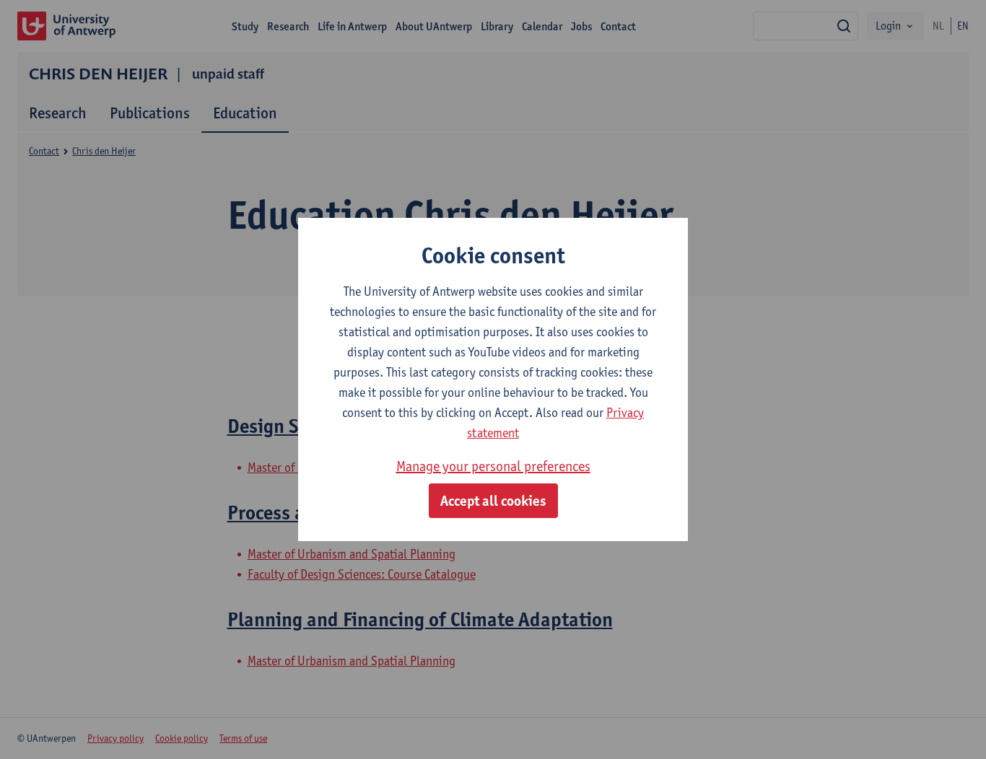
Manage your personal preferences (493, 466)
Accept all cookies (493, 500)
